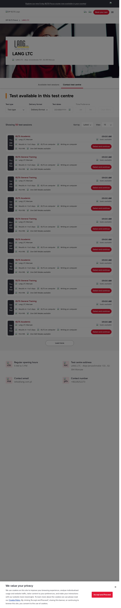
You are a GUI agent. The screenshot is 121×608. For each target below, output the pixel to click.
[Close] (115, 587)
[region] (59, 594)
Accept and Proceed (102, 595)
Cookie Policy (14, 600)
